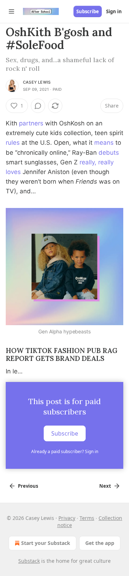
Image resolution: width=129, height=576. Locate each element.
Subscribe (87, 11)
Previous (28, 486)
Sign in (114, 11)
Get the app (99, 543)
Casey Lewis (37, 82)
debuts (109, 152)
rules (13, 142)
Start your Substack (45, 543)
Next (105, 486)
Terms (87, 518)
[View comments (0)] (38, 106)
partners (31, 123)
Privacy (66, 518)
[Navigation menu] (11, 11)
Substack (29, 560)
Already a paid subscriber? (64, 451)
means (104, 142)
